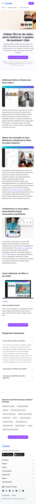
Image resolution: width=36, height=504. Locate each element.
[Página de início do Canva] (8, 3)
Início (3, 7)
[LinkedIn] (3, 490)
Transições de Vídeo (22, 406)
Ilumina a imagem (20, 425)
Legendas (5, 410)
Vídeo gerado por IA (21, 422)
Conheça (5, 62)
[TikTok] (13, 490)
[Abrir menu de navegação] (2, 3)
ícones (20, 190)
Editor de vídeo (12, 7)
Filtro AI (15, 418)
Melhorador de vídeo (8, 406)
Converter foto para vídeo (18, 410)
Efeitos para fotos (8, 425)
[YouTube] (23, 490)
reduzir (4, 254)
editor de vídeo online (25, 248)
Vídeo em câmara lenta (9, 414)
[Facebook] (9, 490)
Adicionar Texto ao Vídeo (25, 414)
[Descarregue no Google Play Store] (7, 455)
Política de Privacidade (13, 63)
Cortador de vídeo (8, 422)
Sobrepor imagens (25, 418)
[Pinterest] (16, 490)
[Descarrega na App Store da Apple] (19, 455)
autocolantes (13, 190)
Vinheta (30, 425)
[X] (19, 490)
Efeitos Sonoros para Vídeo (10, 429)
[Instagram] (6, 490)
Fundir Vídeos (6, 418)
